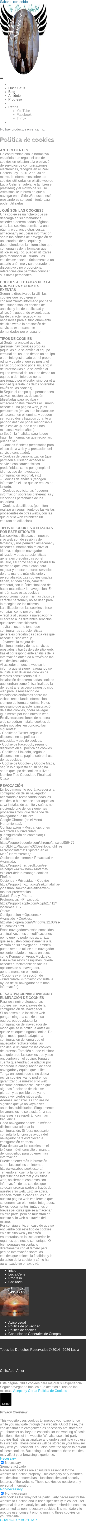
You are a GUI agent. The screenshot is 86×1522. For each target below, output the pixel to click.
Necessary (13, 1462)
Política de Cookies (52, 1391)
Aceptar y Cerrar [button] (25, 1391)
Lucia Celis (16, 1274)
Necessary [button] (8, 1458)
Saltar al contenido (14, 2)
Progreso (15, 1278)
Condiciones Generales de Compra (34, 1334)
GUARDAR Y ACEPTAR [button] (18, 1520)
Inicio (12, 1270)
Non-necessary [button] (11, 1489)
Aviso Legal (17, 1322)
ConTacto (15, 1282)
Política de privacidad (24, 1326)
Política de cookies (22, 1330)
